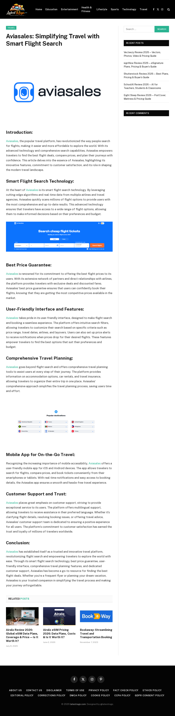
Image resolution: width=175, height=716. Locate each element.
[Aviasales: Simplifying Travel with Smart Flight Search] (59, 89)
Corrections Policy (51, 695)
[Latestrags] (16, 9)
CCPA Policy (122, 695)
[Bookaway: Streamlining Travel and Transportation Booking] (96, 616)
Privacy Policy (99, 690)
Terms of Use (75, 690)
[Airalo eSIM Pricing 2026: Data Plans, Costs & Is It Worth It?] (59, 616)
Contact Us (34, 690)
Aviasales (12, 141)
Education (51, 9)
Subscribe (138, 705)
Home (39, 9)
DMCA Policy (78, 695)
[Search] (168, 9)
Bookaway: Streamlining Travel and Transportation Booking (96, 633)
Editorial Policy (22, 695)
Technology (129, 9)
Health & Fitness (87, 9)
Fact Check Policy (125, 690)
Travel (143, 9)
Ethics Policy (152, 690)
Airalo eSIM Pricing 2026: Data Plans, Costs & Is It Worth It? (59, 633)
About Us (15, 690)
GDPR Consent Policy (149, 695)
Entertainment (69, 9)
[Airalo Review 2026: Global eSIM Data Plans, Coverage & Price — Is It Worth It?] (22, 616)
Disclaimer (54, 690)
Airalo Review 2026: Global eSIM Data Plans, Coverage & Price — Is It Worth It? (22, 635)
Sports (115, 9)
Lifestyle (102, 9)
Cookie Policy (100, 695)
